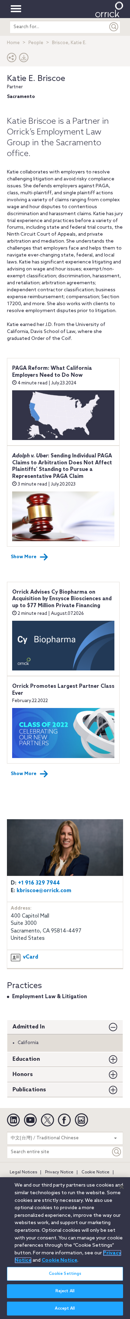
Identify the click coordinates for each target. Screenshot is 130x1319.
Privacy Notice (59, 1172)
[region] (65, 1248)
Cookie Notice (95, 1172)
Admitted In (28, 1027)
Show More (23, 557)
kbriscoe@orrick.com (44, 891)
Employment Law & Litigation (49, 997)
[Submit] (114, 27)
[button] (12, 59)
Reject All (65, 1291)
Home (13, 43)
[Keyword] (117, 1152)
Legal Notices (23, 1172)
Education (26, 1059)
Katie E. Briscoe (36, 79)
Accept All (65, 1308)
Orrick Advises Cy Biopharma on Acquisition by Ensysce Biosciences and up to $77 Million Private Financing (62, 599)
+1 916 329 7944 (39, 883)
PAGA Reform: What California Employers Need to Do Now (52, 371)
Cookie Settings (65, 1273)
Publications (29, 1089)
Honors (22, 1074)
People (35, 43)
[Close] (121, 1187)
